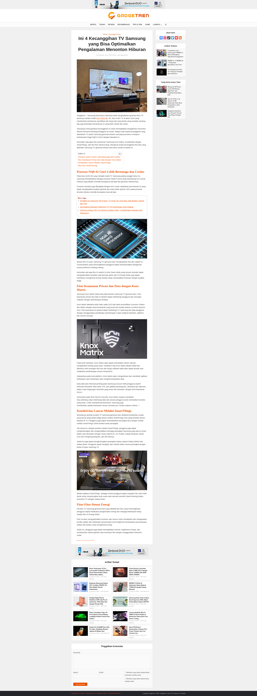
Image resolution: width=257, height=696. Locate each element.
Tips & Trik (137, 24)
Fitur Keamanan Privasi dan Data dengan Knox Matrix (99, 160)
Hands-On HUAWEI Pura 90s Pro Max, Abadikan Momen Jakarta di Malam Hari (99, 629)
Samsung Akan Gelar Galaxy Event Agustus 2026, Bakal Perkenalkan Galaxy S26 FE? (139, 600)
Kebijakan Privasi (90, 693)
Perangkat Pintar (115, 34)
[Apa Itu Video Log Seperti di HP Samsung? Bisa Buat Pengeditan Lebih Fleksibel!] (162, 101)
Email (101, 672)
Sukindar (106, 591)
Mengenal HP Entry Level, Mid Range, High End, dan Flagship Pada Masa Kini (175, 91)
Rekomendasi (123, 24)
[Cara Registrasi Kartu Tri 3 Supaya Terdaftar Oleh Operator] (162, 72)
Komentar (76, 652)
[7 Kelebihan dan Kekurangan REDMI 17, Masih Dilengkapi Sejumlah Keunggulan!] (162, 53)
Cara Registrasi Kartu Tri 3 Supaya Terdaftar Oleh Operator (175, 71)
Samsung (79, 540)
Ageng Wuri (124, 55)
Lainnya (156, 24)
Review (111, 24)
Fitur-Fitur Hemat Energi (87, 166)
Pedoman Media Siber (114, 693)
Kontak (82, 693)
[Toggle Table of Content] (119, 154)
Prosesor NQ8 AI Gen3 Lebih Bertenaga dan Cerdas (99, 157)
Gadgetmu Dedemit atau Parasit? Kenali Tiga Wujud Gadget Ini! (174, 114)
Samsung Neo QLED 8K (89, 540)
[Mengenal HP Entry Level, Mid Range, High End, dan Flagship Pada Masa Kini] (162, 89)
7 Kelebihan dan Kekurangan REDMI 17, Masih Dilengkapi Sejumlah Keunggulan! (175, 53)
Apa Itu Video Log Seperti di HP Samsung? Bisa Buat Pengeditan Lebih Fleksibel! (175, 103)
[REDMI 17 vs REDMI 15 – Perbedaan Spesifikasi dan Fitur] (162, 63)
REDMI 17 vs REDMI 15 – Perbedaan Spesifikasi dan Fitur (175, 62)
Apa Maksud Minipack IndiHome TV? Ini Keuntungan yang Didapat (106, 207)
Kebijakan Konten (102, 693)
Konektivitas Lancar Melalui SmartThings (94, 163)
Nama (76, 672)
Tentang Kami (75, 693)
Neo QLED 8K (102, 118)
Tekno (102, 24)
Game (147, 24)
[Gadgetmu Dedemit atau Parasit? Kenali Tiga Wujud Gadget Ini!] (162, 113)
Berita (93, 24)
